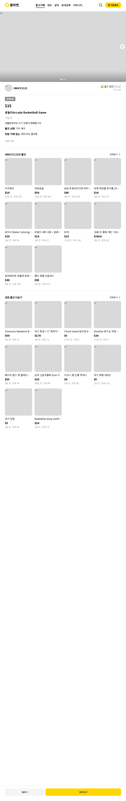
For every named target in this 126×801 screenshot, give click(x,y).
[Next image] (122, 46)
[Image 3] (65, 79)
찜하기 (25, 792)
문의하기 (83, 792)
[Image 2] (63, 79)
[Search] (100, 5)
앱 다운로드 (113, 5)
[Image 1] (60, 79)
